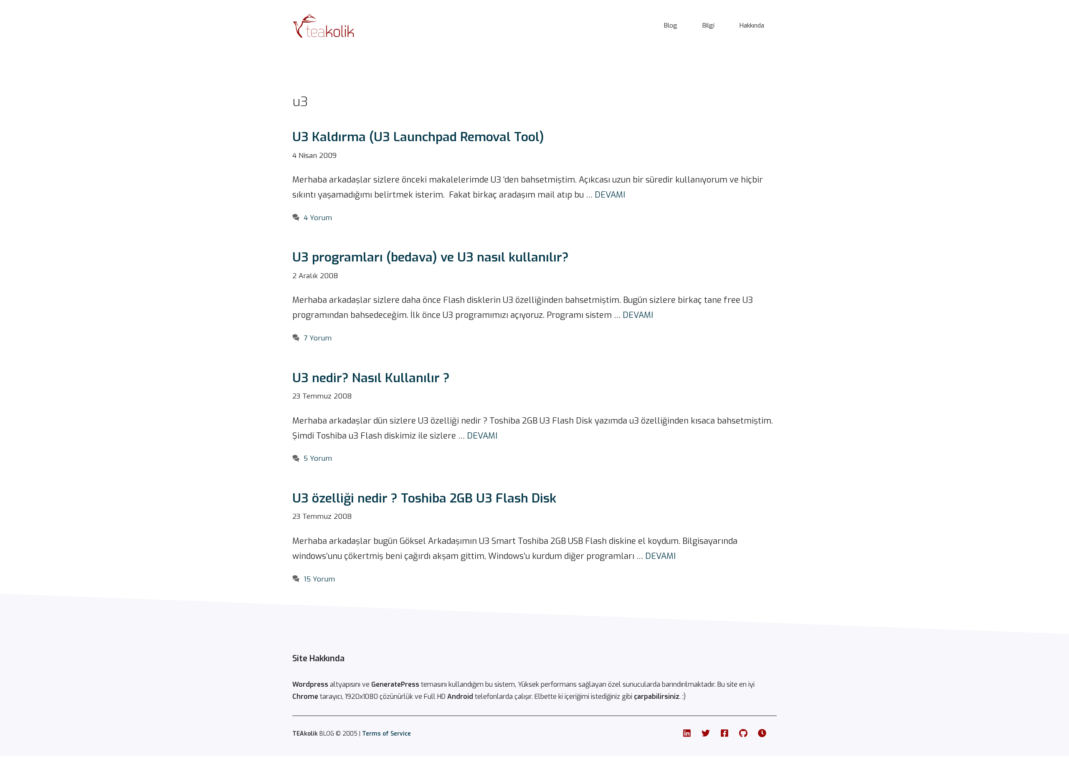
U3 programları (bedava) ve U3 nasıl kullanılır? (430, 257)
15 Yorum (319, 579)
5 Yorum (318, 458)
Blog (670, 25)
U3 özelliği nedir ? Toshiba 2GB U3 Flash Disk (424, 498)
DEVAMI (610, 195)
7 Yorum (318, 338)
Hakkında (752, 25)
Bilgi (708, 25)
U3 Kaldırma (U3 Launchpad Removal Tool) (418, 137)
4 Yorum (318, 218)
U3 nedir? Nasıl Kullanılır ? (371, 378)
